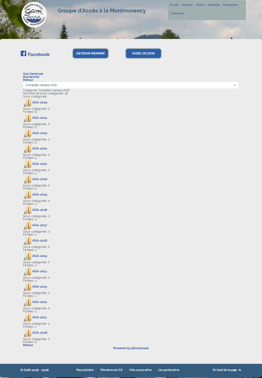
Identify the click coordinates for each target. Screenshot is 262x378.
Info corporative (140, 369)
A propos (187, 5)
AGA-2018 (39, 210)
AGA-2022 (39, 148)
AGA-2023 (39, 133)
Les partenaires (169, 369)
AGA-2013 (39, 286)
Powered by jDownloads (131, 348)
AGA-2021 (39, 164)
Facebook (39, 54)
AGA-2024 (39, 118)
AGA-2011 (39, 317)
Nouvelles (214, 5)
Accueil (174, 5)
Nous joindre (85, 369)
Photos (200, 5)
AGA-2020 (39, 179)
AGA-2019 (39, 194)
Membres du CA (112, 369)
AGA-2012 (39, 302)
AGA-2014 (39, 271)
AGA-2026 (39, 332)
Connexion (177, 13)
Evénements (230, 5)
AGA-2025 (39, 102)
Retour (28, 345)
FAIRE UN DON (143, 53)
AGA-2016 (39, 240)
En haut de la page (225, 369)
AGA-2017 (39, 225)
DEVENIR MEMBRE (90, 53)
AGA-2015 (39, 256)
